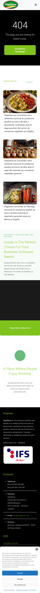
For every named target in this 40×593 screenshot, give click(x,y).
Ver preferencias (20, 585)
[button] (37, 549)
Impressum (33, 590)
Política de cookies (9, 590)
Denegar (20, 579)
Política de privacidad (22, 590)
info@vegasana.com (21, 515)
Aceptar (20, 573)
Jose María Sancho (10, 543)
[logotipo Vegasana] (10, 1)
